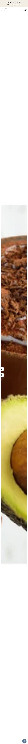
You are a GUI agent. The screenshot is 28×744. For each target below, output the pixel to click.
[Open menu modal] (22, 9)
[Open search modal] (19, 9)
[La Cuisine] (4, 10)
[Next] (25, 3)
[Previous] (2, 3)
